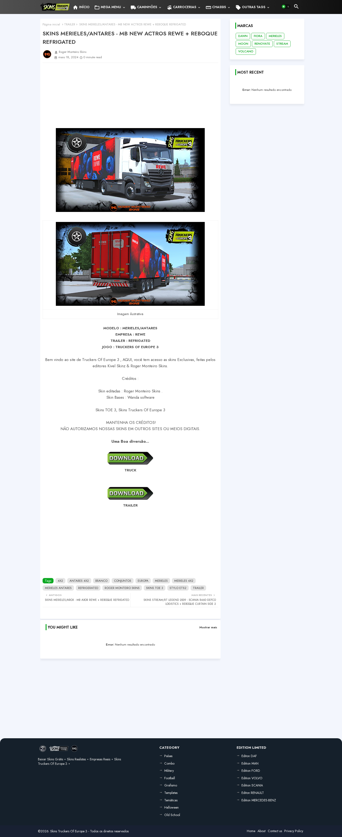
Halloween (171, 807)
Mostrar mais (208, 627)
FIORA (258, 36)
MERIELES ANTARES (58, 588)
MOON (243, 43)
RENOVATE (262, 43)
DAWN (243, 36)
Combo (169, 763)
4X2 (60, 580)
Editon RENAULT (252, 792)
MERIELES (161, 580)
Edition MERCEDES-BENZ (258, 800)
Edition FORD (250, 770)
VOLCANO (245, 51)
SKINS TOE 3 (154, 588)
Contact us (275, 831)
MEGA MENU (107, 7)
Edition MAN (249, 763)
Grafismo (170, 785)
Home (251, 831)
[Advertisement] (130, 95)
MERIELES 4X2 (183, 580)
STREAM (282, 43)
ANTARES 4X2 (79, 580)
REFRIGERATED (88, 588)
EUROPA (143, 580)
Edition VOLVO (251, 778)
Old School (172, 815)
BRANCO (101, 580)
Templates (171, 792)
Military (169, 770)
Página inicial (51, 24)
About (261, 831)
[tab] (81, 7)
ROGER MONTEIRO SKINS (122, 588)
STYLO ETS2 (178, 588)
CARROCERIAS (181, 7)
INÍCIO (81, 7)
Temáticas (171, 800)
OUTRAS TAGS (250, 7)
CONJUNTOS (122, 580)
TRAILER (69, 24)
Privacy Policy (293, 831)
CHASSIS (216, 7)
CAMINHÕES (144, 7)
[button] (286, 6)
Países (168, 756)
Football (169, 778)
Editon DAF (249, 756)
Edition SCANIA (252, 785)
